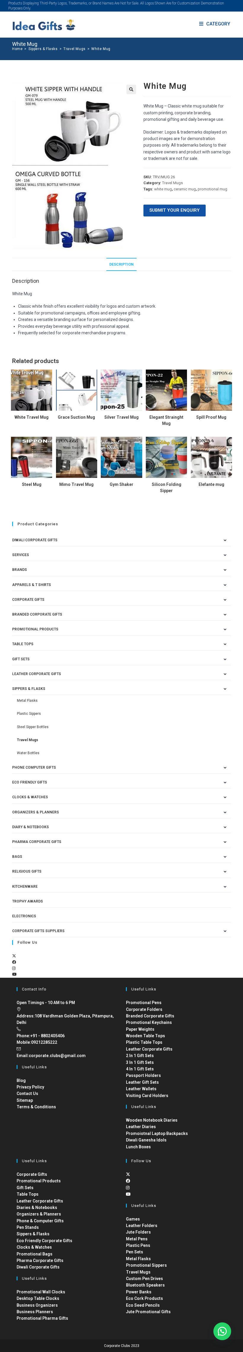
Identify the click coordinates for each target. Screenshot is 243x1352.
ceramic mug (185, 189)
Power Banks (138, 1292)
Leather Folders (141, 1225)
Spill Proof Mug (211, 417)
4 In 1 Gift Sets (140, 1069)
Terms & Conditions (36, 1106)
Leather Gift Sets (142, 1082)
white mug (163, 189)
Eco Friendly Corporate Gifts (44, 1240)
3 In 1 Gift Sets (140, 1062)
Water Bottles (28, 753)
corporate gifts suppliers (38, 931)
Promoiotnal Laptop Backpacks (157, 1133)
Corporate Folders (144, 1009)
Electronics (24, 916)
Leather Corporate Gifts (36, 674)
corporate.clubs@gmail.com (57, 1055)
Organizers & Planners (35, 812)
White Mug (100, 49)
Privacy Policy (30, 1087)
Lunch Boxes (138, 1146)
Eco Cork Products (144, 1298)
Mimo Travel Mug (76, 484)
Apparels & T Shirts (31, 585)
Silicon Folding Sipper (166, 487)
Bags (17, 857)
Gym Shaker (121, 484)
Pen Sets (134, 1252)
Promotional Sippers (146, 1265)
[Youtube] (14, 974)
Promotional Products (35, 629)
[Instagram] (13, 968)
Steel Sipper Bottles (33, 727)
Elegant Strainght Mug (166, 420)
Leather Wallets (141, 1088)
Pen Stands (28, 1227)
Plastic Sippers (29, 714)
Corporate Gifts (28, 600)
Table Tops (22, 644)
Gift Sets (21, 659)
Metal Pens (137, 1239)
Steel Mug (31, 484)
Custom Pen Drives (144, 1278)
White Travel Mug (32, 417)
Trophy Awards (27, 901)
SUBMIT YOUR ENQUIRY (174, 210)
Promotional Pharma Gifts (42, 1318)
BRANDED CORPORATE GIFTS (37, 614)
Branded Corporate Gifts (150, 1016)
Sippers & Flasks (28, 689)
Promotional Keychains (149, 1022)
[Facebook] (14, 962)
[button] (131, 89)
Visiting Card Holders (147, 1095)
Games (133, 1219)
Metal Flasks (27, 701)
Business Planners (35, 1311)
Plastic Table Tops (144, 1042)
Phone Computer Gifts (34, 767)
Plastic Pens (138, 1245)
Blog (21, 1080)
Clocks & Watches (30, 797)
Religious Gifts (26, 871)
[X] (14, 956)
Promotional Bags (34, 1254)
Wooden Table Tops (145, 1035)
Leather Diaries (141, 1126)
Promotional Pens (144, 1002)
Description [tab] (121, 264)
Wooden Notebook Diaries (152, 1120)
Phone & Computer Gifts (40, 1220)
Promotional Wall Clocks (41, 1292)
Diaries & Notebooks (37, 1207)
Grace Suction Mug (76, 417)
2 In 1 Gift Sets (140, 1055)
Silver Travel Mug (121, 417)
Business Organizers (37, 1305)
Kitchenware (25, 886)
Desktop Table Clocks (38, 1298)
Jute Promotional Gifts (148, 1311)
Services (20, 555)
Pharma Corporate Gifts (36, 842)
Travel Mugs (172, 183)
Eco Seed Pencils (143, 1305)
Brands (19, 570)
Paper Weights (140, 1029)
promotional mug (212, 189)
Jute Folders (138, 1232)
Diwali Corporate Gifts (34, 540)
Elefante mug (211, 484)
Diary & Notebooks (30, 827)
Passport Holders (143, 1075)
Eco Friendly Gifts (29, 782)
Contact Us (27, 1093)
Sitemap (25, 1100)
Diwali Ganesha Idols (146, 1140)
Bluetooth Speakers (145, 1285)
